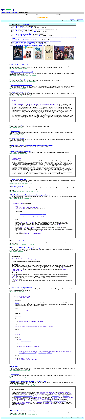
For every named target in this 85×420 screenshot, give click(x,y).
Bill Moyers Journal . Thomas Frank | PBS (22, 72)
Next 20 (82, 20)
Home (3, 12)
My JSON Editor (15, 367)
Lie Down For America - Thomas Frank (21, 151)
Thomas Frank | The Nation (18, 138)
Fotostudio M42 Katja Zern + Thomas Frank (22, 125)
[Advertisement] (42, 4)
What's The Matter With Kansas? (19, 64)
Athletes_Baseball (11, 12)
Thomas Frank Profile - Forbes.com (20, 240)
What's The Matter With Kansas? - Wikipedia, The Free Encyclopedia (28, 381)
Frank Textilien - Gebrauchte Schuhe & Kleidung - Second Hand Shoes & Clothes (32, 145)
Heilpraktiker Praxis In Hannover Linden (21, 85)
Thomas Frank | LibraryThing (18, 179)
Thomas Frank (15, 374)
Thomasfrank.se (15, 131)
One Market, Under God (17, 186)
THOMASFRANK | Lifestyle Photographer (21, 287)
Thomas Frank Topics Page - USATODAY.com (23, 79)
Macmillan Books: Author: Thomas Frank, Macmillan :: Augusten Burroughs (30, 195)
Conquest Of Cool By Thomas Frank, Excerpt (22, 410)
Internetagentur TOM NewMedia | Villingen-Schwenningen (26, 248)
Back (74, 20)
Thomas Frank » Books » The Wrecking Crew (22, 92)
